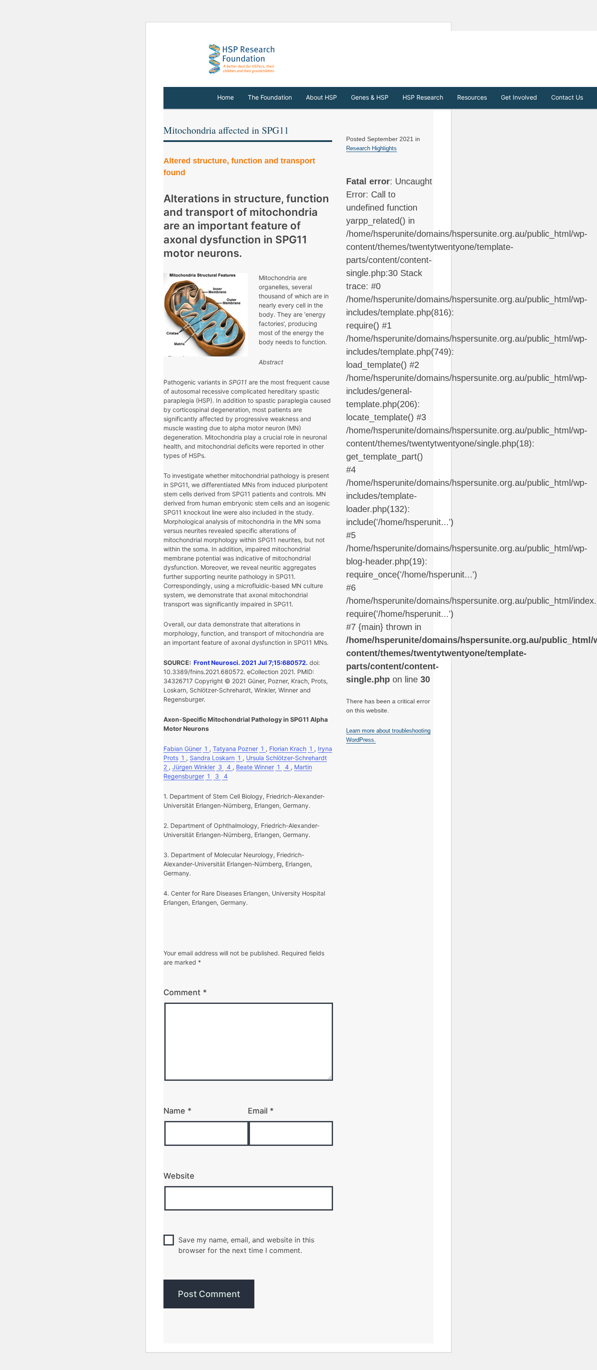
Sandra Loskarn (212, 757)
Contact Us (567, 97)
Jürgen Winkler (193, 767)
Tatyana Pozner (235, 748)
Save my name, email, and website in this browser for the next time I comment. (246, 1245)
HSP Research (423, 97)
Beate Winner (255, 767)
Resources (472, 97)
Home (225, 97)
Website (178, 1175)
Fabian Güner (182, 748)
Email (261, 1110)
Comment (185, 992)
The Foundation (270, 97)
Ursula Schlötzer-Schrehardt (286, 757)
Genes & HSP (370, 97)
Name (177, 1110)
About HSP (321, 97)
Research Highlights (371, 148)
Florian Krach (287, 748)
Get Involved (519, 97)
